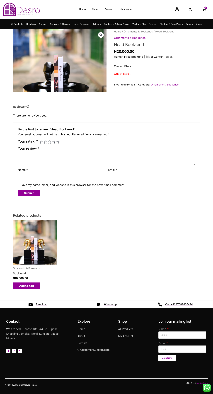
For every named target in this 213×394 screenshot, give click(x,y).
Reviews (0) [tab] (21, 106)
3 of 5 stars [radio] (49, 142)
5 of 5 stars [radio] (58, 142)
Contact (109, 9)
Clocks (42, 24)
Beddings (31, 24)
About (95, 9)
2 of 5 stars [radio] (45, 142)
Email (112, 169)
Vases (199, 24)
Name (23, 169)
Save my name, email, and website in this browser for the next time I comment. (73, 185)
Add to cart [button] (26, 285)
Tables (189, 24)
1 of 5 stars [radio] (41, 142)
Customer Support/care (95, 349)
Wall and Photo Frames (144, 24)
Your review (28, 148)
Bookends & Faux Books (116, 24)
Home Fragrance (81, 24)
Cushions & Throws (59, 24)
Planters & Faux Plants (171, 24)
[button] (190, 9)
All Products (16, 24)
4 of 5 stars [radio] (54, 142)
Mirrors (97, 24)
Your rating (28, 141)
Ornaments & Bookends (138, 31)
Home (82, 9)
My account (125, 9)
